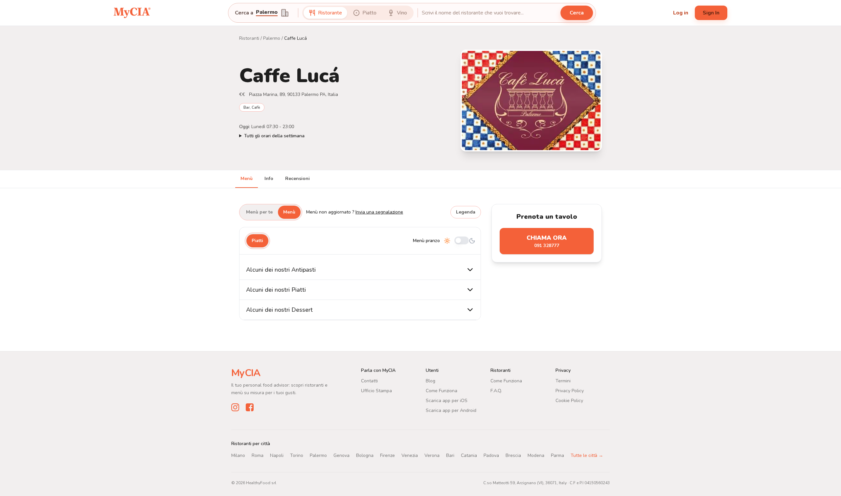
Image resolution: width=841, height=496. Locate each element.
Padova (491, 455)
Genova (341, 455)
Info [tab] (268, 178)
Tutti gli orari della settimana (274, 136)
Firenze (387, 455)
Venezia (409, 455)
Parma (557, 455)
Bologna (365, 455)
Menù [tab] (246, 178)
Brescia (513, 455)
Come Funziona (441, 391)
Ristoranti (249, 38)
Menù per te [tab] (259, 212)
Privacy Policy (570, 391)
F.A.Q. (496, 391)
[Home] (132, 13)
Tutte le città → (587, 455)
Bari (450, 455)
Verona (432, 455)
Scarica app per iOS (446, 400)
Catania (469, 455)
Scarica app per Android (451, 410)
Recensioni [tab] (297, 178)
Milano (238, 455)
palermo (267, 13)
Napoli (277, 455)
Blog (430, 381)
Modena (536, 455)
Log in (680, 12)
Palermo (271, 38)
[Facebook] (249, 407)
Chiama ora (547, 241)
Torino (296, 455)
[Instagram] (235, 407)
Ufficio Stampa (376, 391)
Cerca (577, 12)
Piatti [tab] (257, 240)
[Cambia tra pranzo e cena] (461, 241)
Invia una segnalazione (379, 212)
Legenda (465, 212)
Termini (563, 381)
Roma (257, 455)
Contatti (369, 381)
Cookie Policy (569, 400)
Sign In (711, 12)
